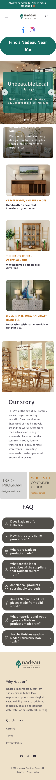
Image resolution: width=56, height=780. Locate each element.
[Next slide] (51, 92)
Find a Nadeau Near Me (28, 46)
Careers (10, 728)
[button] (6, 16)
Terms (9, 736)
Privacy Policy (14, 743)
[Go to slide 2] (28, 120)
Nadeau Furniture (27, 768)
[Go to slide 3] (31, 120)
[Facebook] (23, 30)
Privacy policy (33, 772)
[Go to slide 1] (25, 120)
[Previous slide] (5, 92)
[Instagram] (32, 30)
